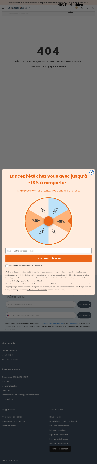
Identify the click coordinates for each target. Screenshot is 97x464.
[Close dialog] (92, 172)
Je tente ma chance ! (48, 258)
